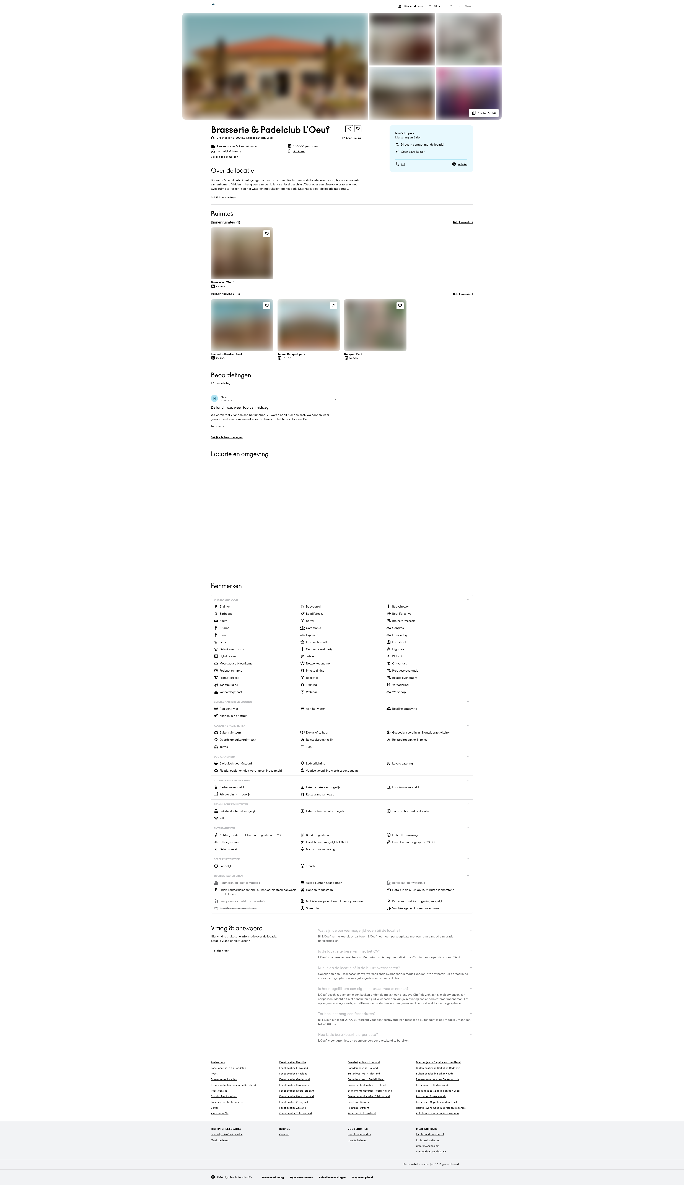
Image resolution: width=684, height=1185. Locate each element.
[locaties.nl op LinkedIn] (469, 1177)
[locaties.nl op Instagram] (450, 1177)
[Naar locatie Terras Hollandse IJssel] (242, 325)
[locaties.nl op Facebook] (459, 1177)
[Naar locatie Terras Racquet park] (309, 325)
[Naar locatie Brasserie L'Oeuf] (242, 253)
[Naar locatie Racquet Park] (375, 325)
